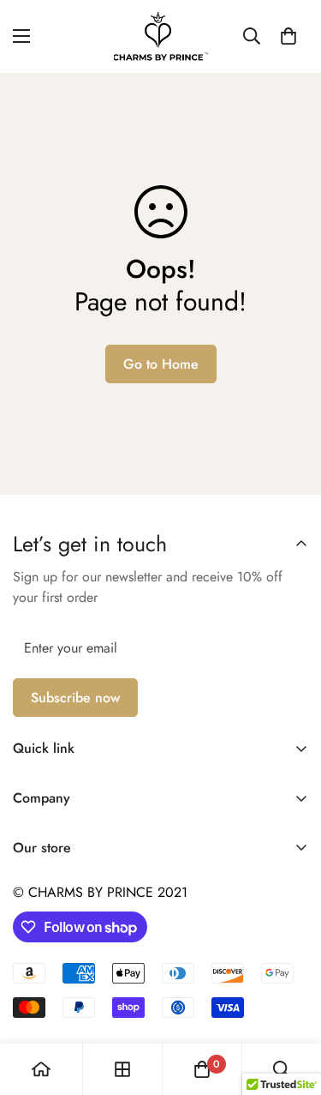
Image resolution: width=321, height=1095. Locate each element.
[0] (288, 36)
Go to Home (161, 364)
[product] (41, 1069)
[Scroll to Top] (290, 1004)
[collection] (122, 1069)
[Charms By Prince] (161, 36)
